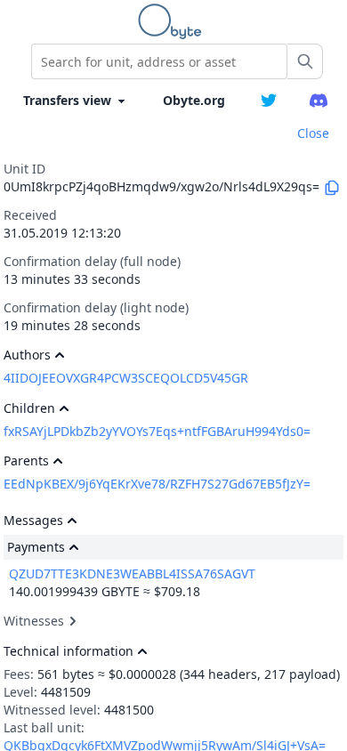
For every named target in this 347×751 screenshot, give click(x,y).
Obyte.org (194, 100)
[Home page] (173, 21)
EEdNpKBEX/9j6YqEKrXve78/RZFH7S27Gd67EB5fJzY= (157, 483)
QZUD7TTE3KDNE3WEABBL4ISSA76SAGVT (132, 573)
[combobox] (159, 61)
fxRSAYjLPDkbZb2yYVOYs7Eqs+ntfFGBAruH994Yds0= (157, 431)
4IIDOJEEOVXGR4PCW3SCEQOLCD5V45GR (126, 377)
